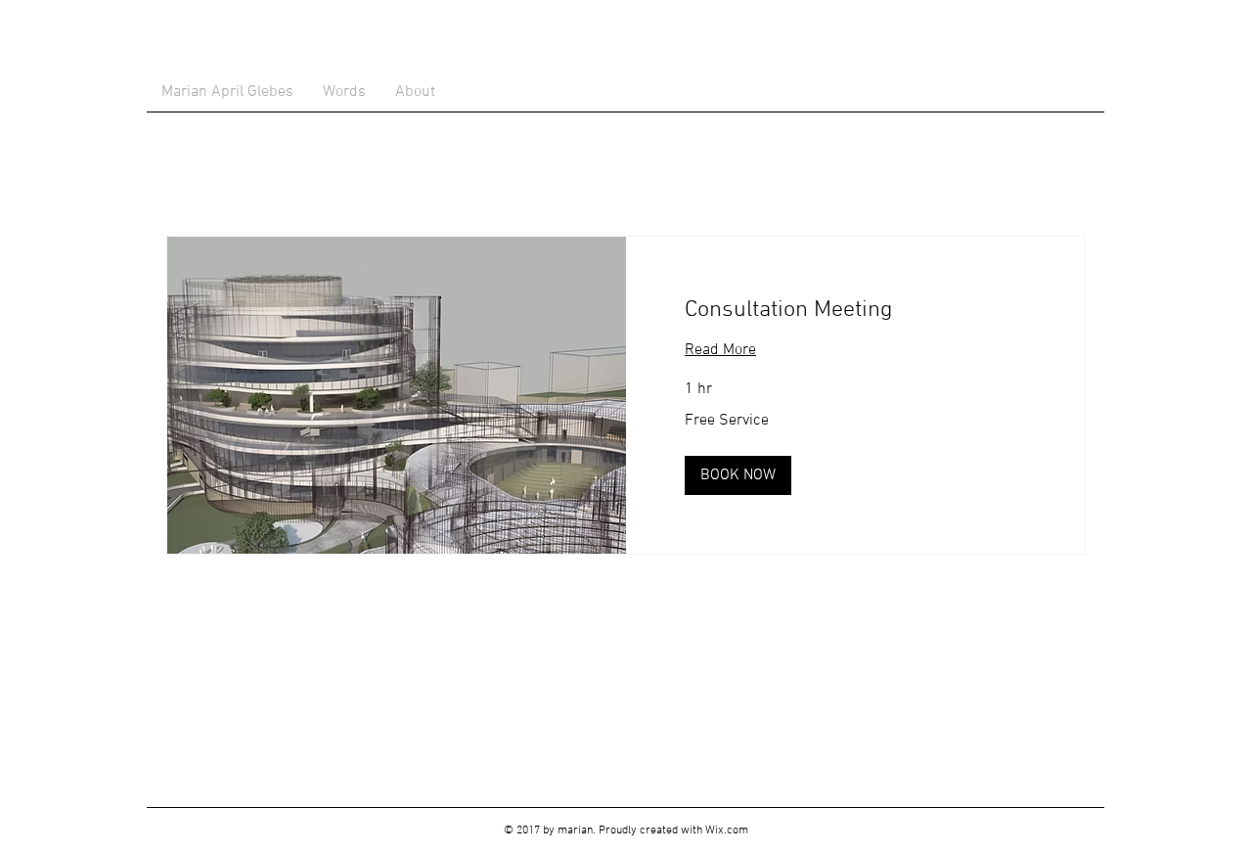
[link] (855, 311)
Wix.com (726, 830)
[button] (738, 475)
